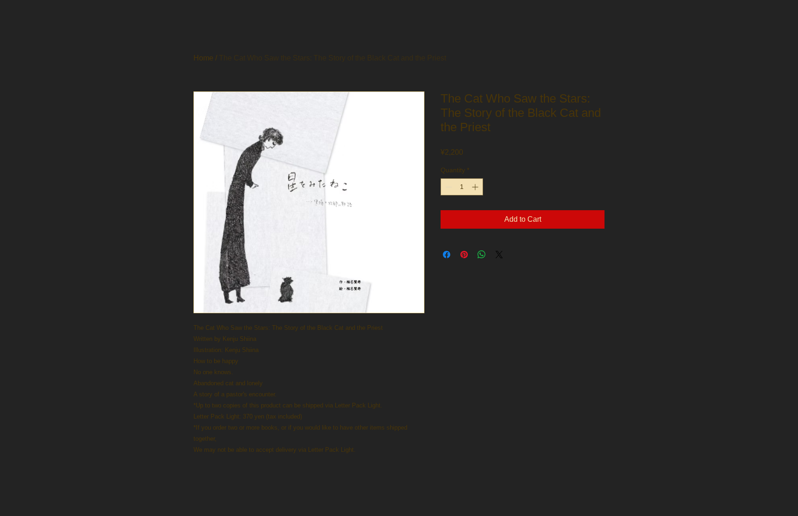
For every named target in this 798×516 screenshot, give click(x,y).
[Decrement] (447, 187)
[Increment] (476, 187)
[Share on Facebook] (446, 254)
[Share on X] (499, 254)
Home (203, 58)
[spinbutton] (461, 187)
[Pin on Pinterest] (464, 254)
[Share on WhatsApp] (481, 254)
